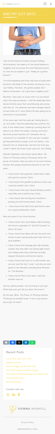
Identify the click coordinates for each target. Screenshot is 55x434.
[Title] (13, 394)
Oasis (35, 429)
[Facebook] (51, 4)
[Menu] (45, 4)
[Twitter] (8, 394)
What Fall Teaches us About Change (22, 370)
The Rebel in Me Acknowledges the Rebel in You (27, 374)
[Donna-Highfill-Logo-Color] (11, 4)
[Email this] (6, 343)
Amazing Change (13, 382)
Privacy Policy (27, 422)
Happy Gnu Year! (13, 362)
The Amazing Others (15, 378)
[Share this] (13, 343)
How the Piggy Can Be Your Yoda (21, 366)
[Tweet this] (19, 343)
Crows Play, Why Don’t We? (19, 359)
